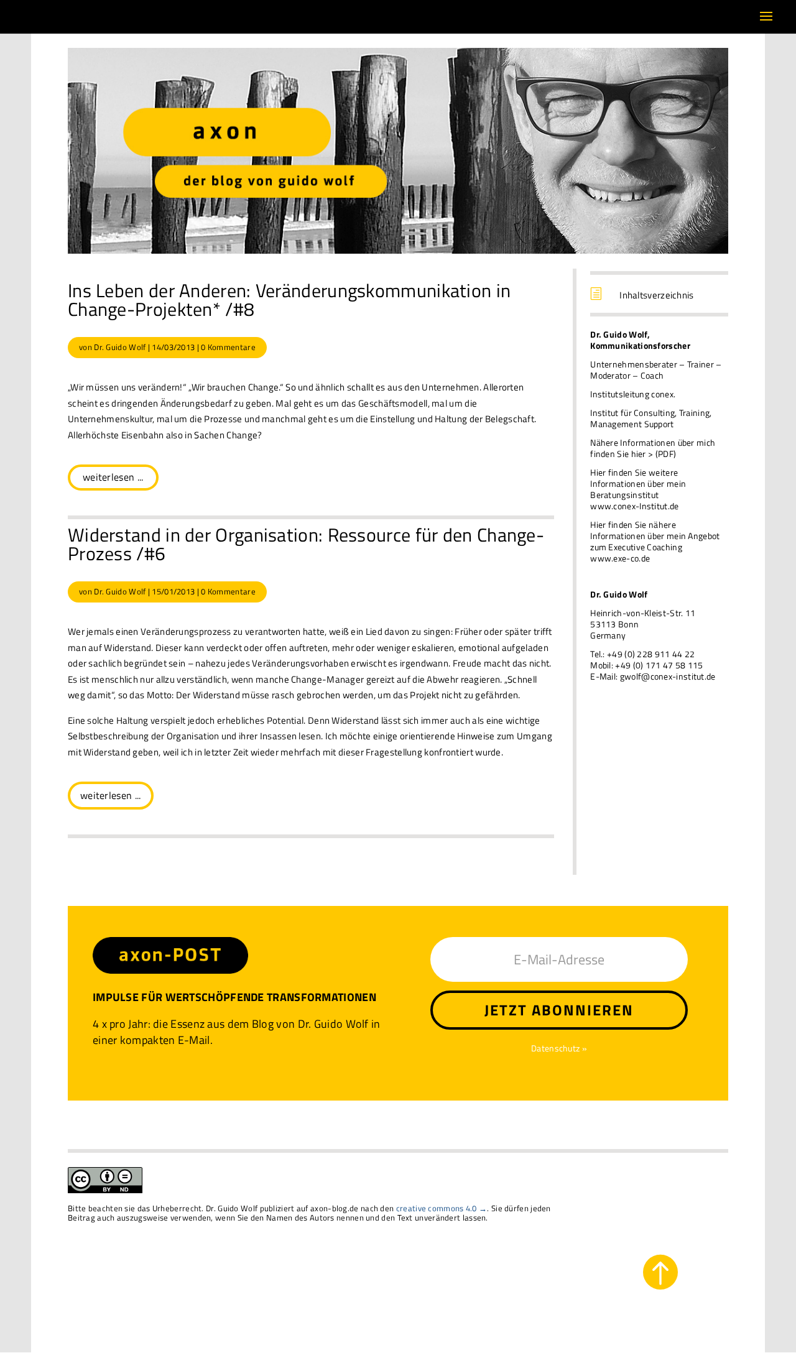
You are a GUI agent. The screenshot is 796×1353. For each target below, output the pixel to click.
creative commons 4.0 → (442, 1208)
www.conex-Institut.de (634, 505)
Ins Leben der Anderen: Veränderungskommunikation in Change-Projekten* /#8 (289, 299)
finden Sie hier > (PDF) (633, 453)
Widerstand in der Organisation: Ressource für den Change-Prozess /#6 (306, 544)
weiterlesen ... (113, 476)
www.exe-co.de (620, 558)
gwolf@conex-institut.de (668, 676)
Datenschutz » (559, 1048)
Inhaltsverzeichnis (656, 295)
